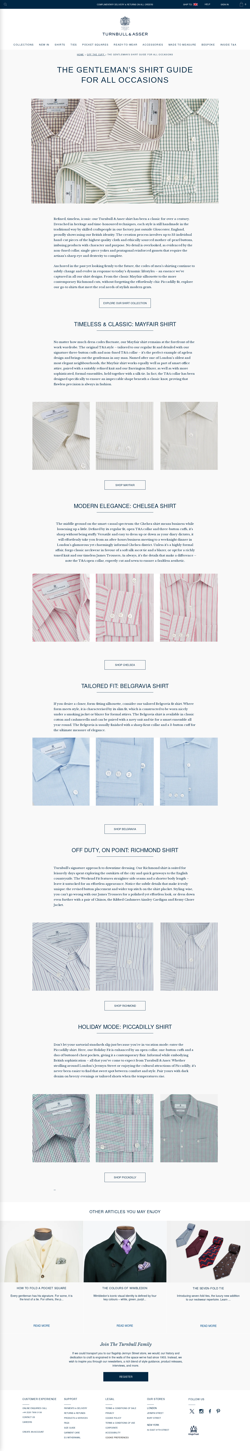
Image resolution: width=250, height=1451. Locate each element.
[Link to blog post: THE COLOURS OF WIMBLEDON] (125, 1277)
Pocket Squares (95, 44)
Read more (41, 1325)
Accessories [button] (153, 44)
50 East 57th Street (158, 1430)
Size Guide (69, 1427)
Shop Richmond (125, 1006)
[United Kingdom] (195, 4)
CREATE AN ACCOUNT (33, 1431)
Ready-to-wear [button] (125, 44)
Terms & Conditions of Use (120, 1422)
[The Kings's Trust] (207, 1430)
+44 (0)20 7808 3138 (32, 1412)
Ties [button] (74, 44)
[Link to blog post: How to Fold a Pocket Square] (41, 1277)
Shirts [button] (60, 44)
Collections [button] (23, 44)
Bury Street (154, 1418)
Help (207, 4)
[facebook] (210, 1411)
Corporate (111, 1427)
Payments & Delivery (75, 1408)
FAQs (66, 1422)
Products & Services (76, 1418)
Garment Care (72, 1432)
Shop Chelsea (125, 665)
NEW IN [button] (44, 44)
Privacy (109, 1413)
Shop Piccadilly (125, 1177)
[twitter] (191, 1411)
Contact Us (28, 1417)
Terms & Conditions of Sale (120, 1408)
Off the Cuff (96, 54)
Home (80, 54)
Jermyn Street (155, 1413)
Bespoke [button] (208, 44)
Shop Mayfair (125, 485)
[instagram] (201, 1411)
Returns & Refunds (74, 1413)
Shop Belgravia (125, 829)
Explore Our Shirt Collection (125, 303)
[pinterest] (217, 1411)
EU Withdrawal (72, 1437)
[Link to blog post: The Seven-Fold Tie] (208, 1277)
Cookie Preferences (117, 1437)
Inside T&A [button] (228, 44)
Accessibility (113, 1432)
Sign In (225, 4)
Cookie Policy (113, 1418)
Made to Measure (182, 44)
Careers (27, 1422)
